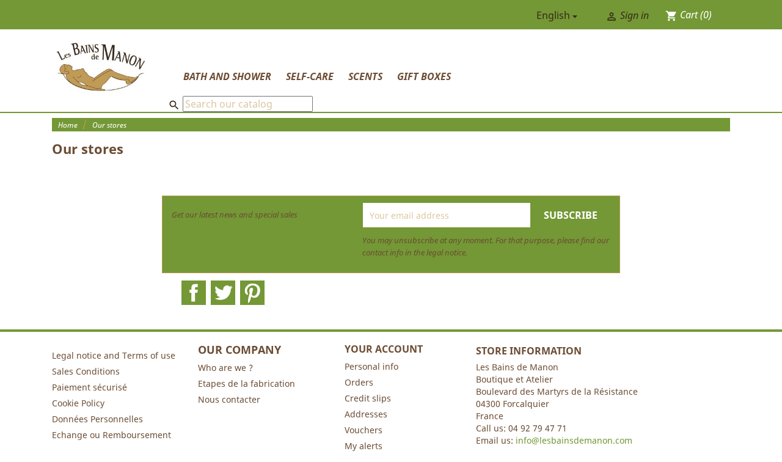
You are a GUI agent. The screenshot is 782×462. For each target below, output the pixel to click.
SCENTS (365, 76)
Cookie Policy (78, 403)
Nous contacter (229, 399)
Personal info (371, 366)
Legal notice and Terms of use (113, 355)
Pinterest (252, 292)
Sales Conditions (86, 371)
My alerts (363, 446)
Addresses (366, 414)
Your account (384, 349)
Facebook (193, 292)
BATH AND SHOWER (227, 76)
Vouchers (363, 430)
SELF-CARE (310, 76)
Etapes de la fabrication (246, 383)
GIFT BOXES (424, 76)
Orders (359, 382)
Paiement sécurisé (89, 387)
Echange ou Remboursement (111, 435)
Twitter (223, 292)
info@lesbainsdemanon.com (574, 440)
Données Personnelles (97, 419)
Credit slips (368, 398)
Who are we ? (225, 367)
